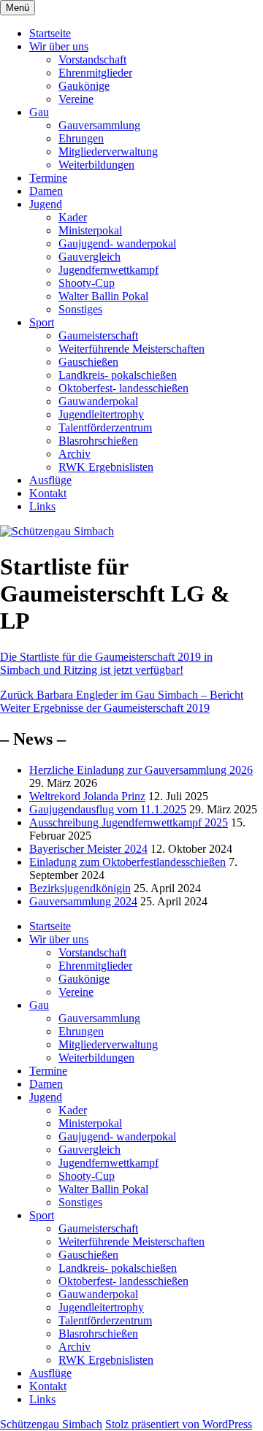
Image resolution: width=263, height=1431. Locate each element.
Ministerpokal (90, 230)
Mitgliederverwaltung (108, 151)
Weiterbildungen (96, 164)
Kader (72, 217)
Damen (46, 191)
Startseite (50, 33)
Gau (39, 112)
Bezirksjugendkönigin (80, 888)
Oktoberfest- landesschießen (123, 388)
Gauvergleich (89, 256)
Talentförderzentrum (105, 427)
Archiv (74, 454)
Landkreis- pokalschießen (117, 375)
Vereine (76, 99)
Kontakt (47, 493)
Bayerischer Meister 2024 (88, 849)
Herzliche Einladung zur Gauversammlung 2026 (141, 770)
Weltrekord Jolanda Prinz (87, 796)
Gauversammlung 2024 (83, 901)
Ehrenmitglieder (95, 72)
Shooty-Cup (86, 283)
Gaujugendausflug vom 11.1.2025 (107, 809)
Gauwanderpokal (98, 401)
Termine (48, 178)
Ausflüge (50, 480)
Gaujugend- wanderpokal (117, 243)
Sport (41, 322)
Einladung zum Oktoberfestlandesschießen (127, 862)
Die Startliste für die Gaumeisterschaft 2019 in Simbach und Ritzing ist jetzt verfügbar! (106, 663)
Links (42, 506)
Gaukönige (84, 86)
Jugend (45, 204)
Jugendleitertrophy (101, 414)
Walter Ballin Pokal (103, 296)
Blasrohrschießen (98, 440)
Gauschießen (88, 362)
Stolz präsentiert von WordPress (178, 1424)
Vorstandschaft (92, 59)
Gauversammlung (99, 125)
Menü (17, 7)
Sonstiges (80, 309)
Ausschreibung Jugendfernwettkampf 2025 (128, 822)
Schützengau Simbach (51, 1424)
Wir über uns (58, 46)
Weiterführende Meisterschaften (131, 348)
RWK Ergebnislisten (105, 467)
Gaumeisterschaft (98, 335)
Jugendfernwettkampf (108, 270)
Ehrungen (81, 138)
